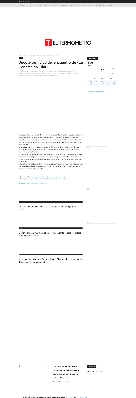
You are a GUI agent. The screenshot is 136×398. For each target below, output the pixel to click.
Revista (102, 5)
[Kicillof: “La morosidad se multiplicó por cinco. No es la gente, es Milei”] (51, 193)
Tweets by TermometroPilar (95, 92)
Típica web (69, 397)
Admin (22, 79)
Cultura (30, 5)
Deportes (48, 5)
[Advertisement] (68, 21)
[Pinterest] (40, 83)
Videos (109, 5)
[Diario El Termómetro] (68, 42)
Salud (56, 5)
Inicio (22, 5)
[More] (49, 83)
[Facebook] (110, 1)
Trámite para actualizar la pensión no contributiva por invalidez (47, 177)
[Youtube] (116, 1)
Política (73, 5)
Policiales (82, 5)
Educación (93, 5)
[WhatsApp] (44, 83)
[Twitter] (113, 1)
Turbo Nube (83, 397)
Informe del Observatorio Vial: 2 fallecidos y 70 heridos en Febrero (49, 179)
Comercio (38, 5)
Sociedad (64, 5)
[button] (107, 1)
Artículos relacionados (27, 183)
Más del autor (41, 183)
